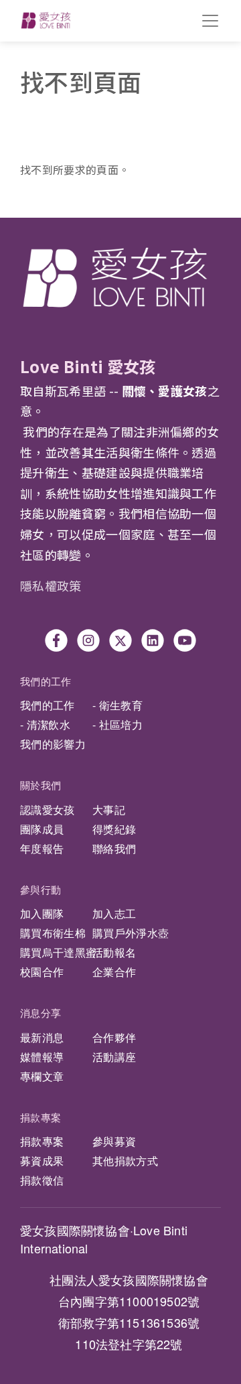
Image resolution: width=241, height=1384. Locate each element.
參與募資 (114, 1141)
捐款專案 (40, 1117)
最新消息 (42, 1037)
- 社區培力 (117, 724)
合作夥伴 (114, 1037)
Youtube (184, 640)
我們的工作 (46, 681)
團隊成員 (42, 829)
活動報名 (114, 952)
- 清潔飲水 (45, 724)
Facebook (56, 640)
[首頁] (46, 20)
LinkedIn (152, 640)
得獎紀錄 (114, 829)
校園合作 (42, 971)
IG (88, 640)
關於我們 (40, 785)
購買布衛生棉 (53, 933)
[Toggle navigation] (210, 20)
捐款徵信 (42, 1180)
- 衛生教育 (117, 705)
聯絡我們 (114, 848)
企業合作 (114, 971)
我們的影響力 (53, 744)
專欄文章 (42, 1076)
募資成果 (42, 1160)
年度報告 (42, 848)
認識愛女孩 (47, 809)
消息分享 (40, 1013)
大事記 (108, 809)
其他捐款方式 (125, 1160)
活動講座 (114, 1056)
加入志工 (114, 913)
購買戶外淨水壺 (130, 933)
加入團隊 (42, 913)
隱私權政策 (51, 585)
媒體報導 (42, 1056)
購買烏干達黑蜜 (58, 952)
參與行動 (40, 889)
